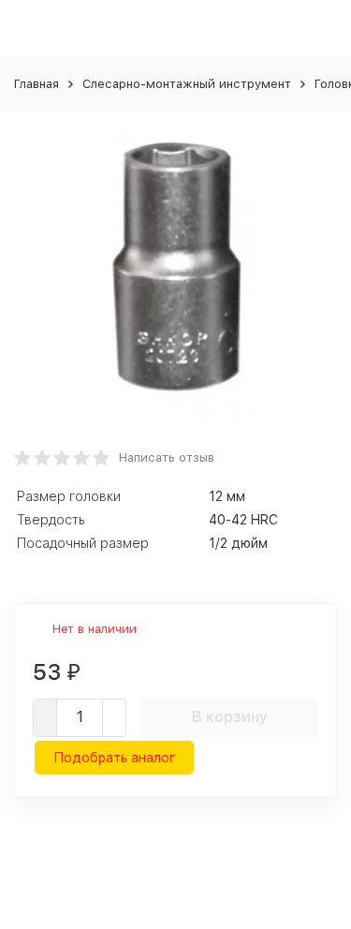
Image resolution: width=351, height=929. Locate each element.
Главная (36, 84)
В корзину (230, 717)
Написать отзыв (166, 457)
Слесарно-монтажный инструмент (186, 84)
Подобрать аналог (114, 757)
